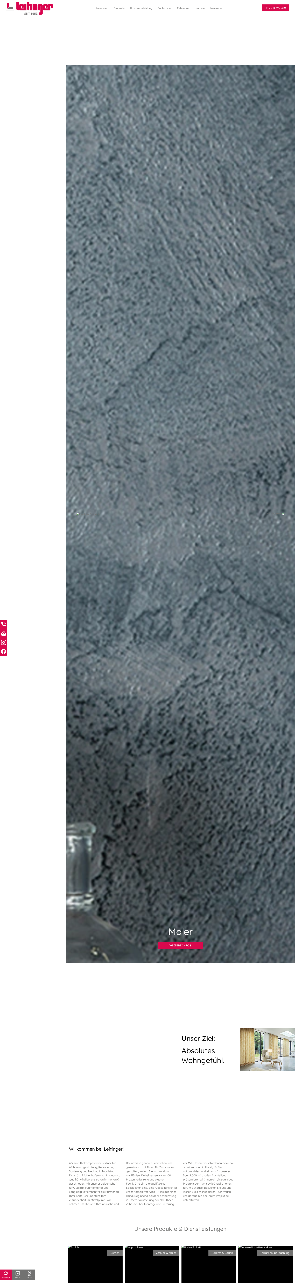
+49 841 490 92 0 (276, 7)
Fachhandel (164, 8)
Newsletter (216, 8)
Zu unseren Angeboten (180, 945)
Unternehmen (100, 8)
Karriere (200, 8)
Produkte (119, 8)
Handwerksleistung (141, 8)
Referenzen (183, 8)
